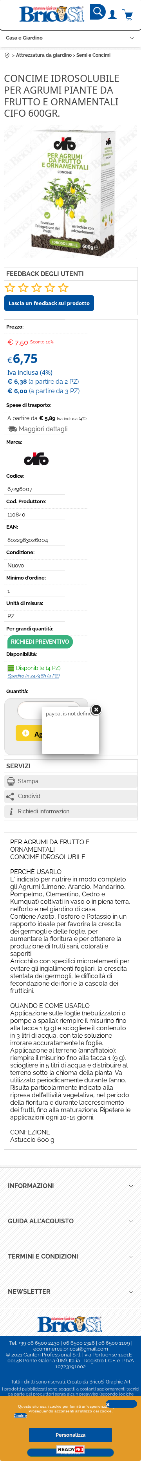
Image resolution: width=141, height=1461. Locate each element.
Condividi (30, 796)
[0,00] (127, 15)
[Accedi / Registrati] (112, 15)
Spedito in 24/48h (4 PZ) (33, 676)
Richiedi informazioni (44, 811)
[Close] (96, 710)
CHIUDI (121, 1404)
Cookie (20, 1415)
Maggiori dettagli (43, 429)
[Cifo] (36, 464)
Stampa (28, 781)
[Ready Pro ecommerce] (70, 1449)
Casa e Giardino (24, 38)
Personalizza (70, 1435)
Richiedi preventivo (40, 642)
